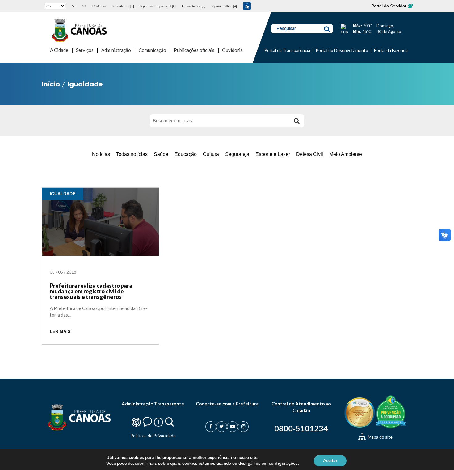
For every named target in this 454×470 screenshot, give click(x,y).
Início (51, 83)
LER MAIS (60, 331)
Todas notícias (132, 154)
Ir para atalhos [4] (224, 6)
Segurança (237, 154)
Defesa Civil (309, 154)
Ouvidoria (232, 50)
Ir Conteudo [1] (123, 6)
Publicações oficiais (194, 50)
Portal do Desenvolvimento (342, 50)
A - (73, 6)
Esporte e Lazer (272, 154)
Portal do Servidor (389, 5)
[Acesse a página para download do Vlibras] (247, 6)
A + (84, 6)
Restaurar (99, 6)
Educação (185, 154)
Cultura (211, 154)
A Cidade (59, 50)
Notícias (101, 154)
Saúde (161, 154)
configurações (283, 463)
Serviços (85, 50)
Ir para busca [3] (193, 6)
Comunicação (152, 50)
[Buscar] (296, 120)
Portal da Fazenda (391, 50)
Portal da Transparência (287, 50)
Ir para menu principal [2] (158, 6)
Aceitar (330, 460)
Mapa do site (380, 436)
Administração (116, 50)
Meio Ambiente (345, 154)
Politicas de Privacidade (153, 435)
